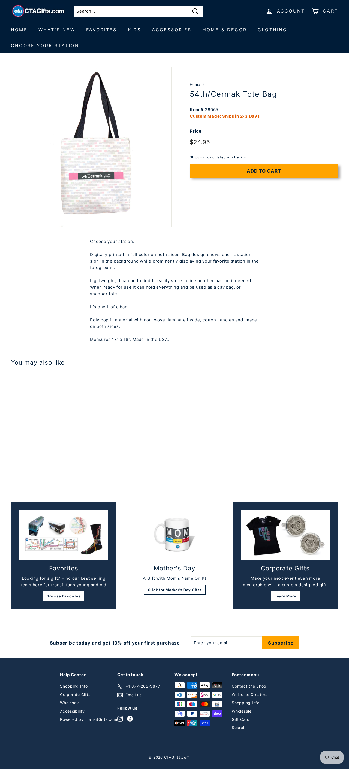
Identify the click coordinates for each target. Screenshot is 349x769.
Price (196, 131)
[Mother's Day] (174, 535)
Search (239, 727)
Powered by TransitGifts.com (88, 719)
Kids (134, 29)
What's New (56, 29)
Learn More (285, 596)
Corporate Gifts (75, 694)
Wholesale (70, 702)
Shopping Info (74, 686)
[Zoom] (91, 147)
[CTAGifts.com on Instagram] (120, 719)
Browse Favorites (63, 596)
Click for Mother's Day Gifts (174, 590)
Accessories (171, 29)
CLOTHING (272, 29)
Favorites (101, 29)
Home (19, 29)
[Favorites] (63, 535)
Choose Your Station (45, 45)
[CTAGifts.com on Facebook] (130, 719)
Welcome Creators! (250, 694)
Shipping (198, 157)
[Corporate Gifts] (285, 535)
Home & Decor (225, 29)
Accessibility (72, 711)
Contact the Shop (249, 686)
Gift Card (241, 719)
